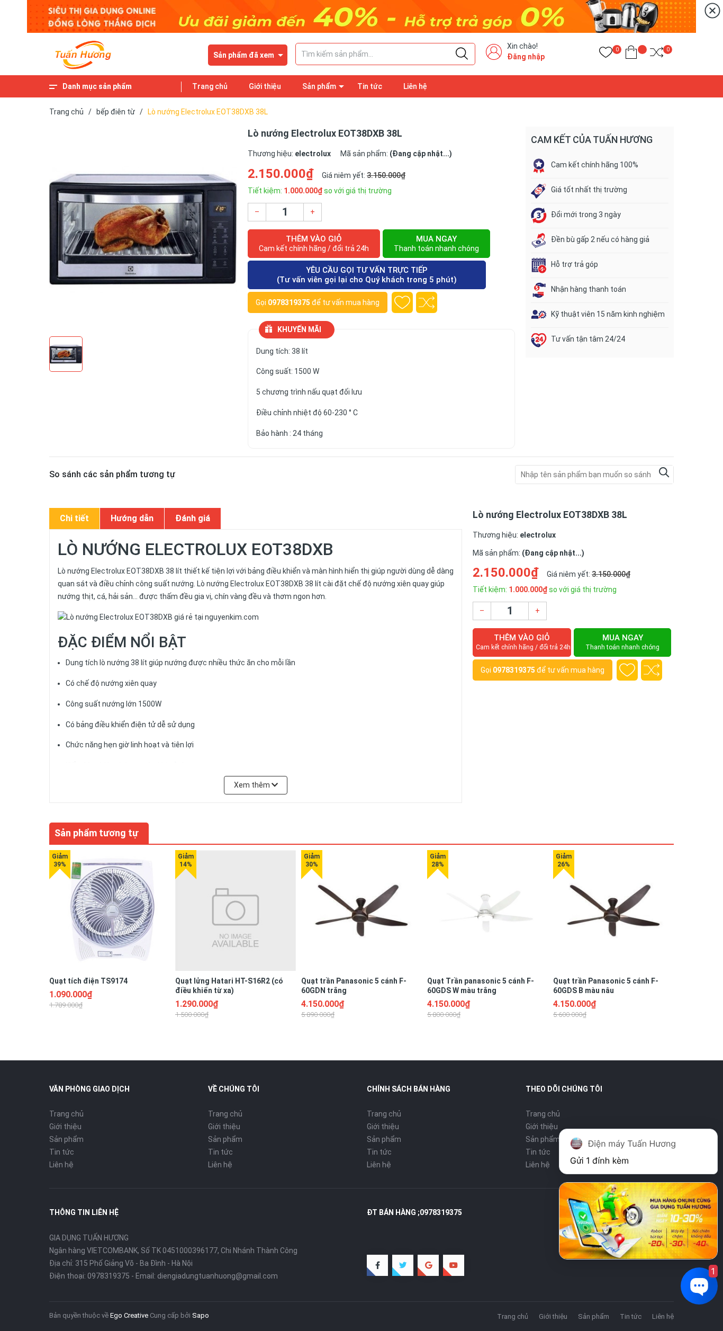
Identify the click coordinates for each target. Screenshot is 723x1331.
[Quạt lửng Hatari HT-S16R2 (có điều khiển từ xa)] (235, 910)
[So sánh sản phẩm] (656, 54)
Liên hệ (415, 86)
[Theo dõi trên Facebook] (377, 1265)
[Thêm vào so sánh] (426, 302)
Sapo (200, 1315)
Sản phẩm (319, 86)
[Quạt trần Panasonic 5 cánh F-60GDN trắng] (361, 910)
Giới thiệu (265, 86)
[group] (143, 229)
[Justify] (461, 54)
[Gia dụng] (361, 16)
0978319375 (289, 302)
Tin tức (369, 86)
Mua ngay (436, 243)
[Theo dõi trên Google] (428, 1265)
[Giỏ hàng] (631, 54)
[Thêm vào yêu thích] (402, 302)
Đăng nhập (526, 56)
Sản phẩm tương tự (96, 832)
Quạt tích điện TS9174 (88, 981)
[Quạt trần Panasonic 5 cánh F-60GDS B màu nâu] (613, 910)
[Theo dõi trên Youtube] (453, 1265)
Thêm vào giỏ (314, 243)
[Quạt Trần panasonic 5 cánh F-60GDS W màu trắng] (487, 910)
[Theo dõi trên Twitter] (402, 1265)
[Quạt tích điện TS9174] (109, 910)
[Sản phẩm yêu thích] (605, 54)
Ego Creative (129, 1315)
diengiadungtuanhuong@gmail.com (217, 1276)
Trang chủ (210, 86)
